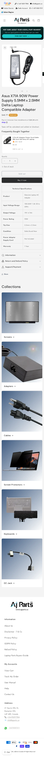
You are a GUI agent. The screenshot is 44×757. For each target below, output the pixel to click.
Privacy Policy (11, 637)
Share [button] (6, 274)
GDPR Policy (10, 643)
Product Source (8, 8)
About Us (9, 625)
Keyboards (9, 534)
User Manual (10, 682)
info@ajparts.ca (37, 4)
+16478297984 (13, 717)
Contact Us (9, 694)
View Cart (9, 670)
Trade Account (23, 8)
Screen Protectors (13, 484)
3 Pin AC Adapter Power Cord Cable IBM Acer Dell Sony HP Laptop (26, 138)
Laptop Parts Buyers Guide (16, 655)
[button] (4, 20)
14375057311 (14, 728)
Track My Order (12, 676)
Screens (8, 337)
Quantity (4, 156)
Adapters (8, 386)
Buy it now (22, 180)
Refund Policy (11, 649)
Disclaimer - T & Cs (13, 631)
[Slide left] (17, 91)
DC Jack (8, 583)
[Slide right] (26, 91)
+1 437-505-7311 (37, 8)
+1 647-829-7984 (23, 4)
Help (7, 688)
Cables (7, 435)
